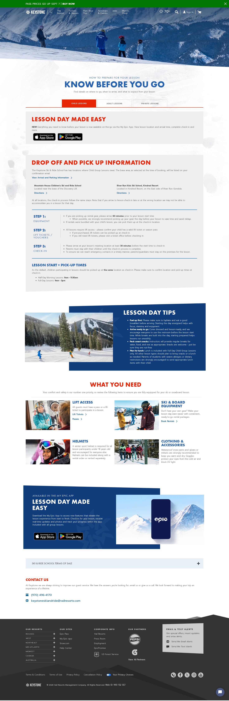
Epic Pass (64, 633)
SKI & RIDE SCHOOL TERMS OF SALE (52, 563)
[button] (164, 11)
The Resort (60, 12)
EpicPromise (100, 648)
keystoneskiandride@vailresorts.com (54, 601)
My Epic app (66, 638)
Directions (39, 192)
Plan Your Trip (88, 12)
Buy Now (68, 4)
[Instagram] (193, 674)
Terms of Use (55, 674)
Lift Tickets (77, 414)
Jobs (114, 10)
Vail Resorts (99, 633)
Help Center (66, 648)
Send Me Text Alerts (181, 646)
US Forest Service (110, 654)
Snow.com (64, 643)
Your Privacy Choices (122, 674)
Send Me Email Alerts (181, 641)
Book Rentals (167, 421)
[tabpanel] (114, 201)
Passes (75, 419)
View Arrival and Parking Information (50, 177)
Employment (100, 643)
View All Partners (136, 659)
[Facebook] (180, 674)
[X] (186, 674)
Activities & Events (103, 12)
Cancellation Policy (93, 674)
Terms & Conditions (35, 674)
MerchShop (125, 12)
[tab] (79, 103)
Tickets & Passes (74, 12)
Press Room (99, 638)
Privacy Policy (73, 674)
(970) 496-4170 (41, 595)
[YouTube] (200, 674)
